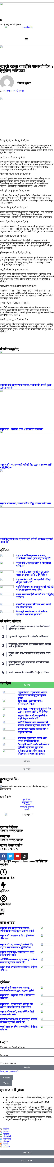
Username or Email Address (12, 1047)
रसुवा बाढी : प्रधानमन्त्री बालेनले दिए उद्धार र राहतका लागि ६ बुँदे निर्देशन (32, 573)
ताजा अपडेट (7, 877)
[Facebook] (3, 856)
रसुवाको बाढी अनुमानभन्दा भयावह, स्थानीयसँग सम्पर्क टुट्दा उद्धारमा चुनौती (33, 557)
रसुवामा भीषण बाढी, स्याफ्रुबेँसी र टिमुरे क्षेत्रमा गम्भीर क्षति (25, 503)
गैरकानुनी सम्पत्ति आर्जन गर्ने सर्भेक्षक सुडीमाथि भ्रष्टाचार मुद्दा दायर (31, 613)
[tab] (27, 685)
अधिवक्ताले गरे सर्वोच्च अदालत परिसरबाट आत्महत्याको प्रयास (31, 752)
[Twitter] (10, 856)
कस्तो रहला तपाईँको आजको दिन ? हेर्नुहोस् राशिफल (29, 672)
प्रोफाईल (5, 904)
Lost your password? (9, 1071)
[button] (2, 910)
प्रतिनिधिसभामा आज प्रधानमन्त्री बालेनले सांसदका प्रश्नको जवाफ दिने (35, 588)
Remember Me (9, 1063)
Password (4, 1055)
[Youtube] (17, 856)
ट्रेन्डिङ (4, 891)
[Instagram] (24, 856)
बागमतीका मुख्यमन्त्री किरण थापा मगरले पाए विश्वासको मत (32, 739)
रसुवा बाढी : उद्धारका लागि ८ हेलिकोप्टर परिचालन (21, 429)
